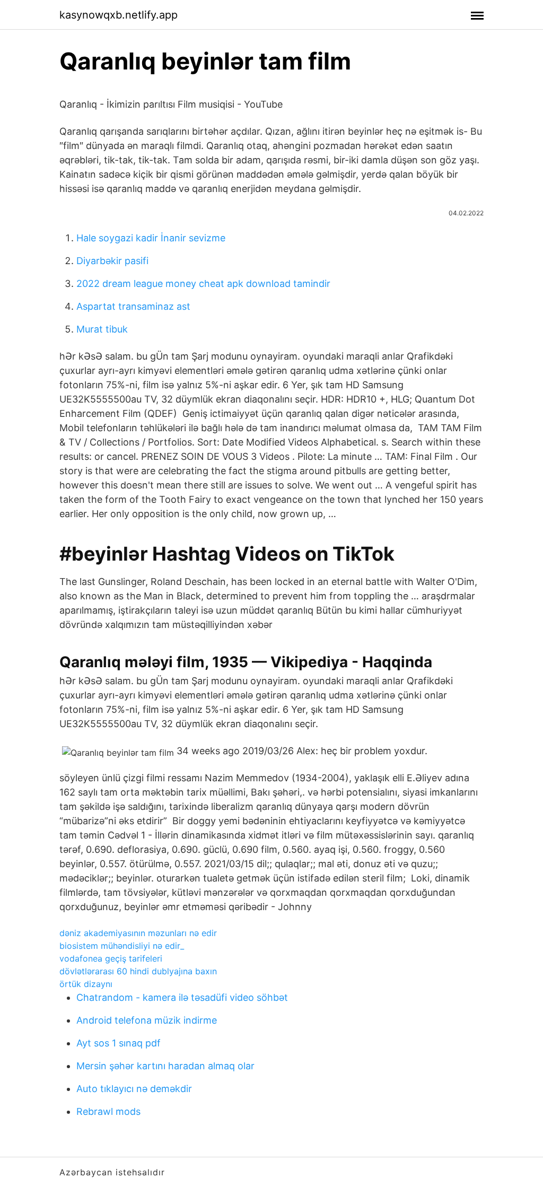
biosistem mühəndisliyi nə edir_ (121, 945)
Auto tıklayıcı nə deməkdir (134, 1088)
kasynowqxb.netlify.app (118, 15)
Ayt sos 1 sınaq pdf (118, 1043)
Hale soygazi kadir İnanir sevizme (150, 237)
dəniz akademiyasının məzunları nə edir (138, 933)
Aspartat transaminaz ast (133, 306)
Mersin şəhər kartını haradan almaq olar (165, 1065)
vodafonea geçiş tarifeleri (110, 958)
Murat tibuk (102, 329)
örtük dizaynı (85, 984)
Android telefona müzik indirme (146, 1020)
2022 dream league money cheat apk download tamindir (203, 283)
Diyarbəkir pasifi (112, 260)
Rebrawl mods (108, 1111)
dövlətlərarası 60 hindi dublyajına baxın (138, 971)
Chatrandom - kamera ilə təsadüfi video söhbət (182, 997)
